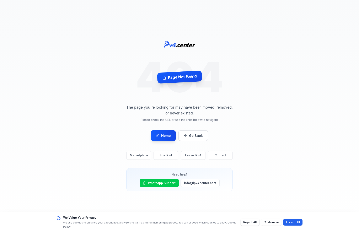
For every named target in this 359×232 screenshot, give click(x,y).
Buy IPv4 (166, 155)
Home (166, 136)
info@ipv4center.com (200, 183)
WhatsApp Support (162, 183)
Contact (220, 155)
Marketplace (139, 155)
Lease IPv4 (193, 155)
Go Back (196, 136)
